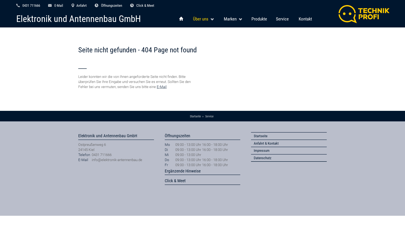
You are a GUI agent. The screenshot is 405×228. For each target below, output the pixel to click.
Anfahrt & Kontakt (266, 143)
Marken (230, 19)
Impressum (262, 150)
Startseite (260, 136)
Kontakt (305, 19)
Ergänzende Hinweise (183, 171)
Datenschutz (262, 158)
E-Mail (58, 5)
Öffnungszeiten (111, 5)
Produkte (259, 19)
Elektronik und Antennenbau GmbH (78, 19)
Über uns (200, 19)
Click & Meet (145, 5)
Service (282, 19)
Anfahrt (81, 5)
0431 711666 (31, 5)
